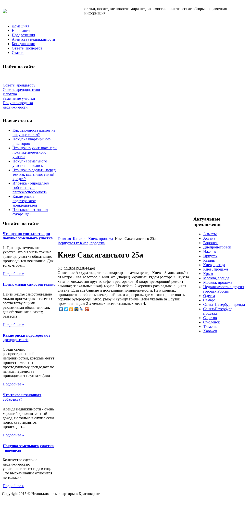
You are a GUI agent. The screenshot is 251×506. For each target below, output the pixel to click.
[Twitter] (66, 309)
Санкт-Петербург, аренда (224, 304)
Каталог (79, 238)
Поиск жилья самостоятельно (29, 284)
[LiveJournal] (81, 309)
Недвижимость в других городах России (223, 289)
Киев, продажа (100, 238)
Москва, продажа (217, 282)
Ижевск (209, 251)
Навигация (21, 30)
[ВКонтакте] (61, 309)
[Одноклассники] (71, 309)
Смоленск (211, 322)
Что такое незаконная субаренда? (30, 212)
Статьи (18, 52)
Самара (209, 300)
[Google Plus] (86, 309)
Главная (64, 238)
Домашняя (20, 26)
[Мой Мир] (76, 309)
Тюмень (209, 326)
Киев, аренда (214, 265)
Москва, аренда (216, 278)
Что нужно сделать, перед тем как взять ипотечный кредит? (34, 174)
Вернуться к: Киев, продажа (81, 243)
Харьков (210, 331)
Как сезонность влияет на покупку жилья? (34, 132)
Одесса (209, 296)
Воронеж (210, 243)
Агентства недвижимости (33, 39)
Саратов (210, 318)
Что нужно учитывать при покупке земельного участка (35, 152)
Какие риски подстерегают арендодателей (25, 200)
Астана (209, 238)
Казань (209, 260)
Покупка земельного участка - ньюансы (30, 163)
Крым (208, 274)
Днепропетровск (217, 247)
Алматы (210, 234)
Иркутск (210, 256)
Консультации (23, 44)
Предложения (23, 35)
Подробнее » (13, 274)
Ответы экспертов (27, 48)
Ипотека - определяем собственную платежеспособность (31, 187)
